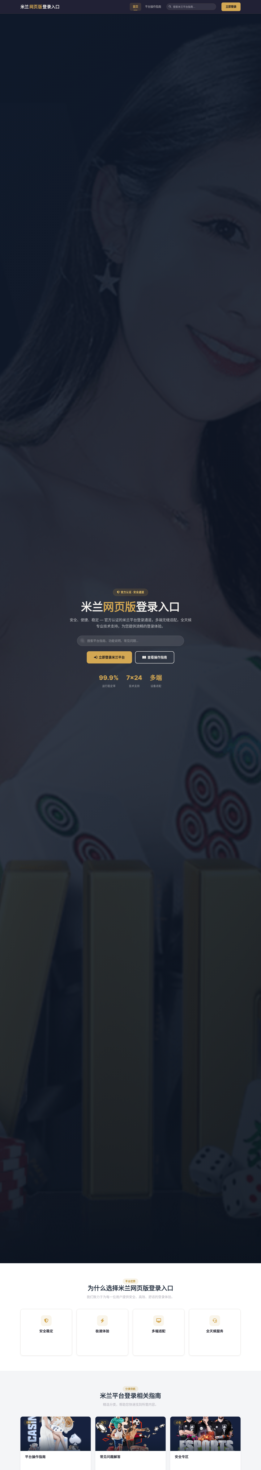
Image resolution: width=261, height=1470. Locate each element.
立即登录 (231, 6)
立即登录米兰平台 (112, 657)
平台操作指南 (153, 6)
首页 (135, 6)
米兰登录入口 (40, 6)
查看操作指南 (157, 657)
